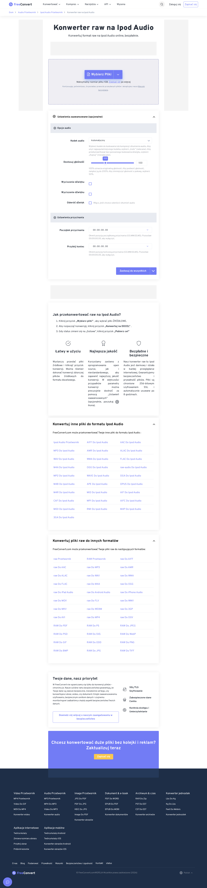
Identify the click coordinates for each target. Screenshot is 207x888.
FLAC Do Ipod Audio (131, 459)
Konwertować (50, 4)
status (109, 863)
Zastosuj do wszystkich (133, 270)
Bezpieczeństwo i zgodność (79, 863)
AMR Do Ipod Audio (97, 450)
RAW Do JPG (94, 650)
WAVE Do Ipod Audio (98, 475)
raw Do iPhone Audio (131, 592)
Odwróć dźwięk (75, 202)
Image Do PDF (81, 814)
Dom (11, 12)
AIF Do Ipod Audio (130, 492)
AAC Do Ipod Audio (130, 442)
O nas (14, 863)
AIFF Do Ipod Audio (97, 442)
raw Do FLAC (60, 584)
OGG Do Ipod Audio (97, 467)
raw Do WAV (93, 575)
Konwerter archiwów (145, 814)
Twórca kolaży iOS (52, 838)
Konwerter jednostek (176, 814)
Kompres (71, 4)
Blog (22, 863)
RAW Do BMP (60, 650)
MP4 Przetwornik (22, 798)
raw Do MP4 (93, 617)
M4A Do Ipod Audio (63, 467)
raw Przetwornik (62, 559)
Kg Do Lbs (171, 804)
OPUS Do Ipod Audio (131, 484)
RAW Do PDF (60, 625)
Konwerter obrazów (84, 820)
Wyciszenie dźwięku (72, 182)
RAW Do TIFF (127, 650)
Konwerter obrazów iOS (55, 849)
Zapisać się (191, 4)
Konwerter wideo (22, 814)
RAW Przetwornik (96, 559)
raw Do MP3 (93, 567)
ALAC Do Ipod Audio (131, 450)
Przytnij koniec (75, 246)
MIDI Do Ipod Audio (64, 509)
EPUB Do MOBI (112, 809)
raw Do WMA (127, 575)
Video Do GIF (20, 804)
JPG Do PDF (80, 798)
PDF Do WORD (112, 798)
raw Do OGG (126, 584)
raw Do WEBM (94, 609)
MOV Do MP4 (20, 809)
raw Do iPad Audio (63, 592)
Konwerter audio (52, 814)
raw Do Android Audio (98, 592)
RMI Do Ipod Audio (97, 509)
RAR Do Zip (141, 798)
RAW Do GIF (60, 642)
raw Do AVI (59, 617)
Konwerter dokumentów (116, 814)
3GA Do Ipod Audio (63, 517)
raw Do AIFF (126, 559)
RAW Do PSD (60, 634)
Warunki (59, 863)
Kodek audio (77, 140)
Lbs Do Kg (171, 798)
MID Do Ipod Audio (97, 492)
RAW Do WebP (128, 634)
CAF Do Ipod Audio (63, 500)
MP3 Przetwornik (52, 798)
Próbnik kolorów (21, 849)
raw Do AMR (126, 567)
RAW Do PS (93, 625)
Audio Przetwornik (27, 12)
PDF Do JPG (80, 804)
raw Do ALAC (60, 575)
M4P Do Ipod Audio (130, 509)
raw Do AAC (59, 567)
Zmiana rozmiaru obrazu (25, 838)
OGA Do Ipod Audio (130, 475)
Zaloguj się (175, 4)
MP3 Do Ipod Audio (63, 450)
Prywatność (46, 863)
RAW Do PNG (127, 642)
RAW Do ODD (94, 642)
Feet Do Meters (173, 809)
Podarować (33, 863)
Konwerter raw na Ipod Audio (80, 12)
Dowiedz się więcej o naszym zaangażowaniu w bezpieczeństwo (85, 717)
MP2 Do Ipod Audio (63, 475)
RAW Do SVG (94, 634)
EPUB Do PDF (111, 804)
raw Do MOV (60, 600)
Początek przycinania (72, 230)
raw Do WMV (127, 600)
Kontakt (99, 863)
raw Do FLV (93, 600)
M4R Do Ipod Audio (64, 492)
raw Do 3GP (126, 609)
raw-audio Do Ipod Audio (133, 467)
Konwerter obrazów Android (57, 844)
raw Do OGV (126, 617)
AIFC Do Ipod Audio (130, 500)
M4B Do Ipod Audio (64, 484)
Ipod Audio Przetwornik (51, 12)
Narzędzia (90, 4)
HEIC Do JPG (81, 809)
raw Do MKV (60, 609)
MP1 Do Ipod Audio (97, 500)
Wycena (121, 4)
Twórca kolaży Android (54, 833)
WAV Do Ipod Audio (63, 459)
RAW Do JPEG (128, 625)
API (106, 4)
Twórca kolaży (20, 833)
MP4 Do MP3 (50, 804)
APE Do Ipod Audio (97, 484)
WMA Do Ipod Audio (97, 459)
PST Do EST (140, 804)
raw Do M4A (93, 584)
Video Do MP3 (51, 809)
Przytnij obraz (20, 844)
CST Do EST (140, 809)
